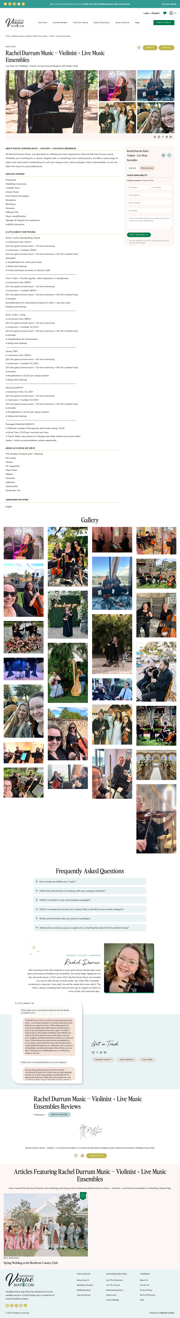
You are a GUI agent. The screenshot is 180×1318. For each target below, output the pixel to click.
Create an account (133, 180)
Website (150, 47)
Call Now (147, 1059)
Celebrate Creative (166, 1313)
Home (8, 36)
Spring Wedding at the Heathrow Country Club (31, 1263)
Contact (166, 47)
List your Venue (169, 4)
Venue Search (164, 22)
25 (170, 129)
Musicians (28, 36)
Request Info (97, 1155)
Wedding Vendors (17, 36)
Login (146, 13)
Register (156, 13)
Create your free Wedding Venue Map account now (106, 4)
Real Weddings (11, 1258)
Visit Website (126, 1059)
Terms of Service (136, 243)
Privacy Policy (165, 240)
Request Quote (103, 1059)
